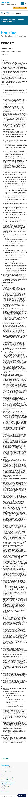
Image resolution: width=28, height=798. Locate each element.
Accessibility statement (6, 772)
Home (2, 12)
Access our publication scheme (8, 782)
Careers (2, 790)
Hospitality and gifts (5, 786)
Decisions (7, 12)
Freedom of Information (6, 780)
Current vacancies (5, 792)
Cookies (2, 774)
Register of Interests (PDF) (7, 784)
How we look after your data (7, 778)
